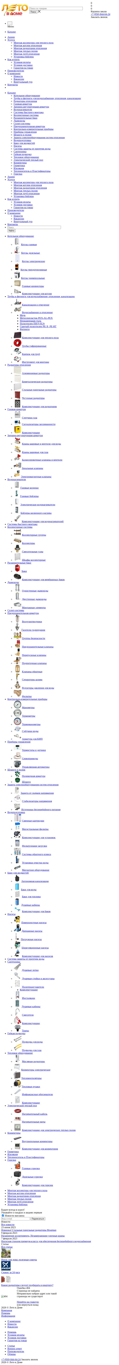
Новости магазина (14, 1215)
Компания (6, 1310)
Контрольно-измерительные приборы (33, 129)
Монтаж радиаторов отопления (30, 48)
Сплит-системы (22, 123)
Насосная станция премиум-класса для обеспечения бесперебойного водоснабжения (46, 1241)
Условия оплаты (22, 62)
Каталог (11, 31)
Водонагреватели (23, 109)
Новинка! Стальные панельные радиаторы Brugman (28, 1230)
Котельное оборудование (27, 95)
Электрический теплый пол (28, 160)
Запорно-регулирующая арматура (31, 106)
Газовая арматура (23, 104)
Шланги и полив (22, 134)
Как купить (13, 59)
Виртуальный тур (23, 82)
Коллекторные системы (26, 115)
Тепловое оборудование (26, 157)
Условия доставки (23, 65)
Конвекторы (20, 162)
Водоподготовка (22, 140)
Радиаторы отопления (25, 101)
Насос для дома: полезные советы (19, 1259)
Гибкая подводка (22, 154)
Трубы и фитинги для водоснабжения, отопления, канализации (47, 98)
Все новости (7, 1224)
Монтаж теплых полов (26, 51)
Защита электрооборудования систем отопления (39, 137)
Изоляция (19, 168)
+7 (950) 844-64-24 (100, 14)
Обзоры (11, 1354)
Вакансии (19, 79)
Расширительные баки (25, 118)
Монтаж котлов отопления (28, 45)
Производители (15, 70)
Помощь (5, 1313)
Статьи (11, 1345)
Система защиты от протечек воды (32, 148)
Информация (8, 1316)
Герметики (19, 165)
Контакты (12, 84)
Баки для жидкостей (24, 143)
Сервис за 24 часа (10, 1272)
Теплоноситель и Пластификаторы (32, 171)
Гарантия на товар (23, 68)
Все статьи (7, 1247)
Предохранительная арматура (29, 126)
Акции (11, 37)
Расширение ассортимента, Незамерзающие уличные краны (33, 1235)
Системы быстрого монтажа (29, 112)
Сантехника (20, 151)
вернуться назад (30, 1304)
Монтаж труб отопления (27, 54)
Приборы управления (25, 132)
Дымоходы (19, 120)
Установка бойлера (24, 56)
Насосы (18, 146)
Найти (11, 230)
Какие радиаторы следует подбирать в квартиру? (27, 1285)
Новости (18, 76)
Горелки (18, 174)
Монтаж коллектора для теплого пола (33, 42)
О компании (13, 73)
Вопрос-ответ (14, 1348)
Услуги (11, 40)
